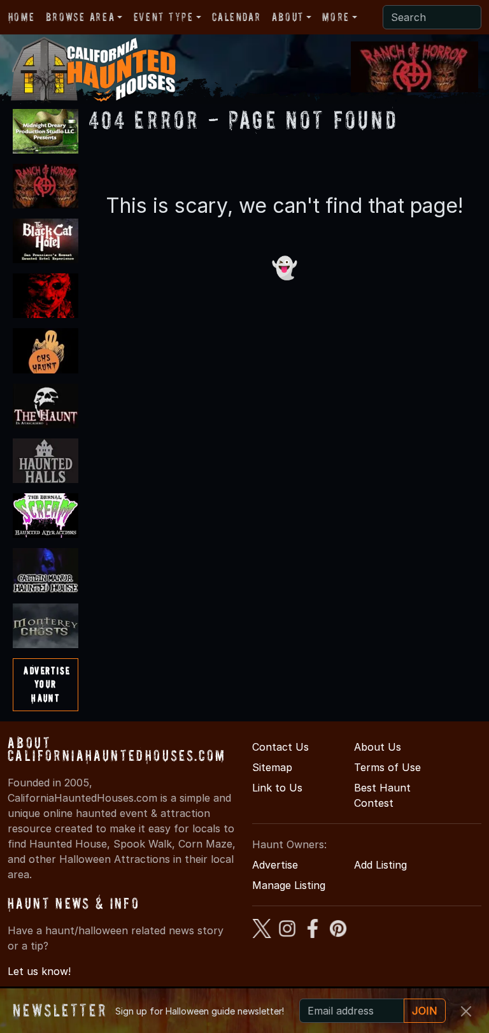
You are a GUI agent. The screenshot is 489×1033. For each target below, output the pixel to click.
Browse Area (80, 17)
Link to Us (277, 787)
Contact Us (280, 746)
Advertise (275, 864)
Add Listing (380, 864)
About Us (377, 746)
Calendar (236, 17)
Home (21, 17)
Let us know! (39, 971)
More (335, 17)
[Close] (466, 1011)
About (288, 17)
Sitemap (272, 767)
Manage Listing (288, 885)
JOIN (424, 1010)
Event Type (164, 17)
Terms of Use (387, 767)
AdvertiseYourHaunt (47, 684)
